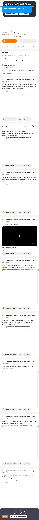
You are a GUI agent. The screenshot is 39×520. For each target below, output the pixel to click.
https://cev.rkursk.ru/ (10, 65)
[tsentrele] (3, 80)
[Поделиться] (20, 119)
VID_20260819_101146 (9, 248)
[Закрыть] (29, 8)
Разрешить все (11, 13)
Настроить (24, 13)
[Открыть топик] (19, 87)
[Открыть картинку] (20, 287)
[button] (9, 41)
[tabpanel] (19, 295)
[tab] (4, 46)
